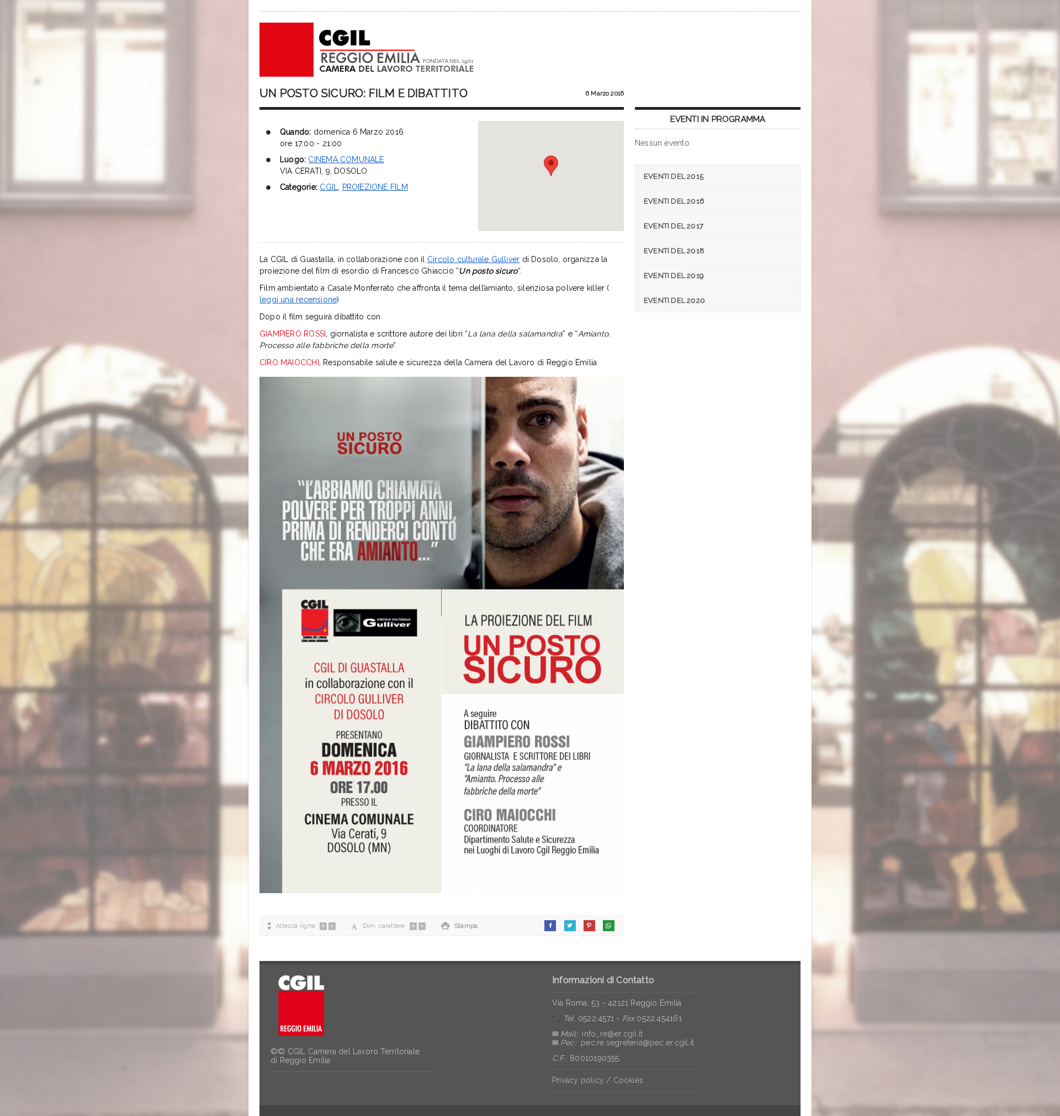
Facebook (550, 925)
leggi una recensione (298, 299)
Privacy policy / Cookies (597, 1080)
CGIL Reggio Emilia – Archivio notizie (367, 50)
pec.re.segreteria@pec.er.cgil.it (637, 1042)
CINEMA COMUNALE (346, 159)
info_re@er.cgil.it (612, 1033)
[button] (551, 166)
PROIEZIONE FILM (375, 187)
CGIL (329, 187)
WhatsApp (608, 925)
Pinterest (589, 925)
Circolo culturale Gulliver (473, 259)
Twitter (570, 925)
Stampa (459, 926)
